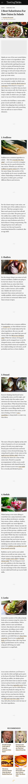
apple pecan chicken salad (9, 455)
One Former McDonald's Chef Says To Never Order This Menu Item (20, 772)
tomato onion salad (12, 558)
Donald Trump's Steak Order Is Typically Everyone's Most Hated (6, 748)
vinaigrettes (6, 326)
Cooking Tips (10, 7)
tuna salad (21, 466)
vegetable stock (18, 685)
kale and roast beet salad (11, 698)
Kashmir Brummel (8, 17)
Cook (3, 7)
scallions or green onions (9, 169)
